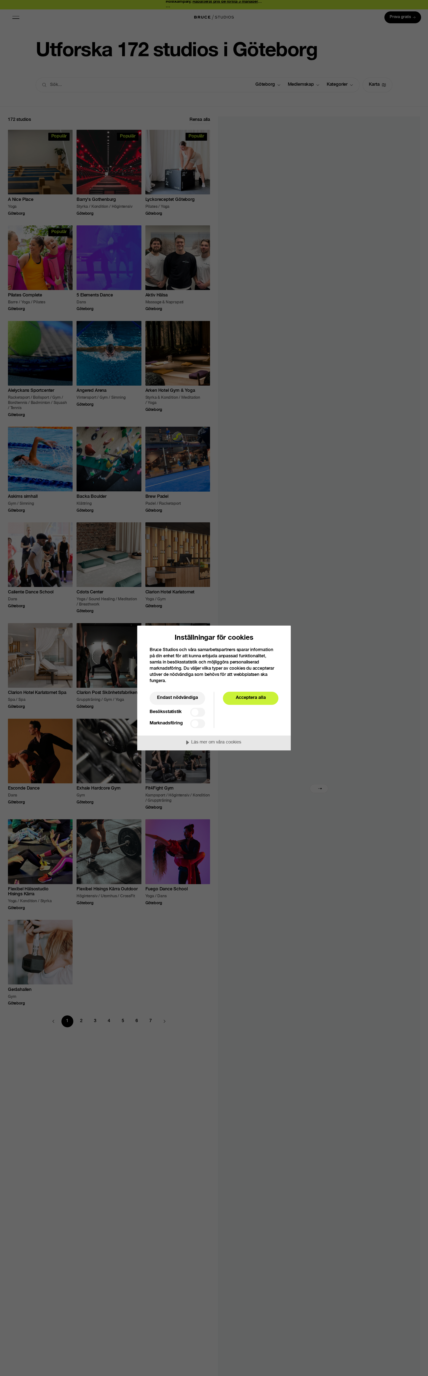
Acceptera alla (251, 698)
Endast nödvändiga (177, 698)
